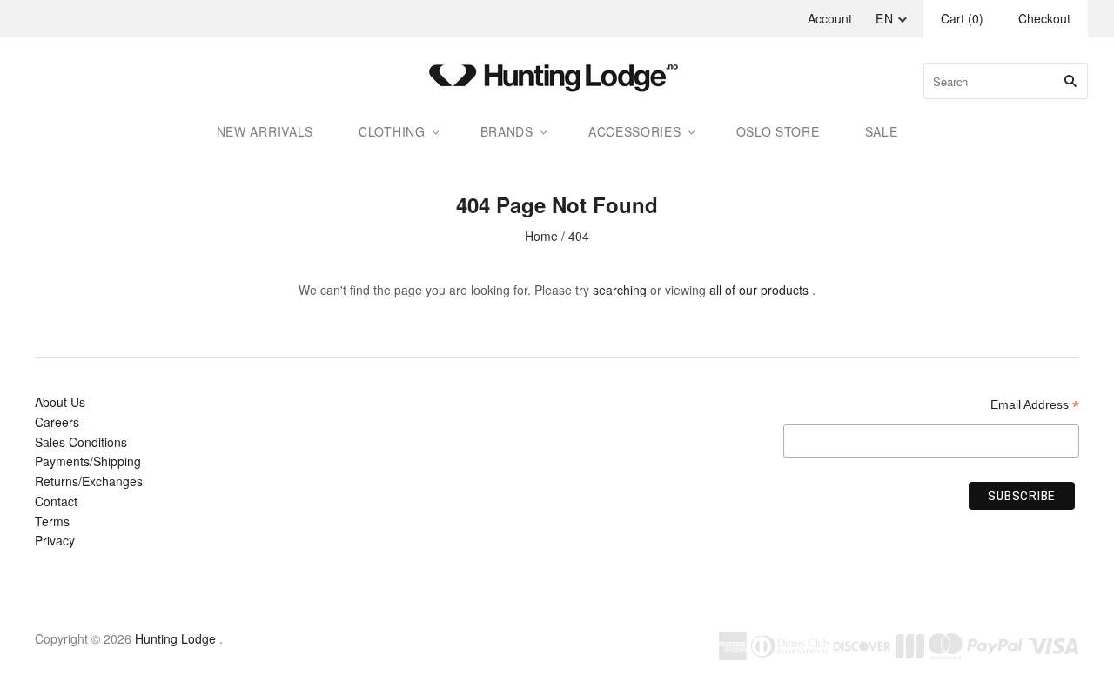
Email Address (1034, 405)
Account (830, 18)
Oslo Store (778, 131)
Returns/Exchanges (89, 481)
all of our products (759, 289)
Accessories (634, 131)
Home (541, 235)
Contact (56, 501)
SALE (881, 131)
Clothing (392, 131)
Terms (52, 521)
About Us (60, 402)
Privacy (55, 540)
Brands (507, 131)
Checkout (1044, 18)
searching (620, 289)
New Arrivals (265, 131)
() (962, 18)
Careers (57, 422)
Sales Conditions (81, 442)
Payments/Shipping (88, 461)
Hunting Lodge (175, 638)
